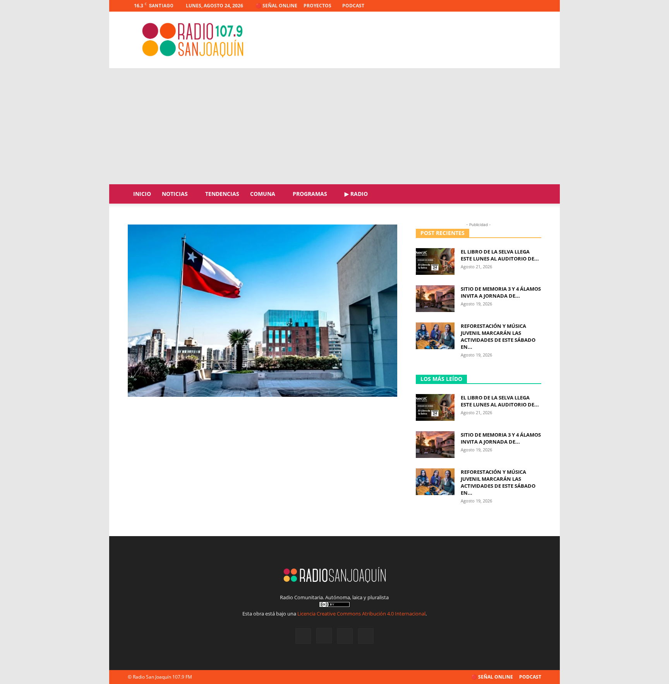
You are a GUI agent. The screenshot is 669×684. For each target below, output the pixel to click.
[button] (532, 194)
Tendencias (222, 193)
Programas (310, 193)
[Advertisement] (334, 126)
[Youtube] (535, 6)
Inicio (142, 193)
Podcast (353, 5)
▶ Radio (356, 193)
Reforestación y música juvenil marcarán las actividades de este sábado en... (498, 336)
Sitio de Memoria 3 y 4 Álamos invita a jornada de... (501, 292)
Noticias (175, 193)
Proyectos (317, 5)
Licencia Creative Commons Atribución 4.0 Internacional (361, 613)
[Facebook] (497, 6)
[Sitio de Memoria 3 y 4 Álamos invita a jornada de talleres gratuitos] (435, 298)
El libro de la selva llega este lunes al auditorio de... (500, 255)
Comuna (262, 193)
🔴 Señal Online (276, 5)
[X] (522, 6)
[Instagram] (510, 6)
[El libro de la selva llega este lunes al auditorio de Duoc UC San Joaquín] (435, 261)
